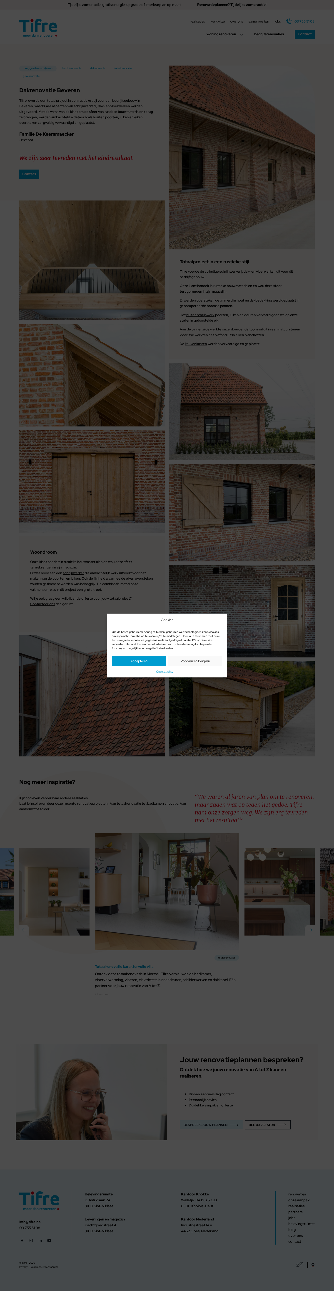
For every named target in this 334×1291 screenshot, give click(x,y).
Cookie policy (164, 671)
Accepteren (138, 661)
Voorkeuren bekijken (195, 661)
